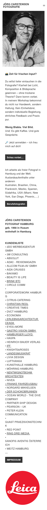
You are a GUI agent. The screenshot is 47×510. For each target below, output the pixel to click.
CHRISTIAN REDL (17, 304)
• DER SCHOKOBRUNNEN (21, 391)
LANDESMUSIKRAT (18, 353)
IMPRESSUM (14, 459)
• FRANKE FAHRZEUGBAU (21, 384)
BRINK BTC (14, 281)
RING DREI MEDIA (18, 433)
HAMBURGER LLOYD (20, 334)
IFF (9, 345)
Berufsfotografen (16, 204)
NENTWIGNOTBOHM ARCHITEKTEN (19, 374)
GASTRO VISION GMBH (21, 330)
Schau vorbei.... (15, 157)
